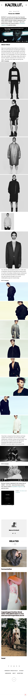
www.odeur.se (22, 490)
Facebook (17, 492)
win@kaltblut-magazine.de (18, 486)
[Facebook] (8, 666)
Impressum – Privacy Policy (11, 670)
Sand (3, 658)
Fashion (10, 11)
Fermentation (6, 569)
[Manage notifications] (25, 695)
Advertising (20, 673)
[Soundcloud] (13, 666)
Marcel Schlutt (14, 530)
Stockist (21, 670)
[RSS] (16, 666)
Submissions (8, 673)
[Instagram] (11, 666)
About (14, 673)
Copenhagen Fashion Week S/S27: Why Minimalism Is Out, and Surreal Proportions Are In (12, 613)
